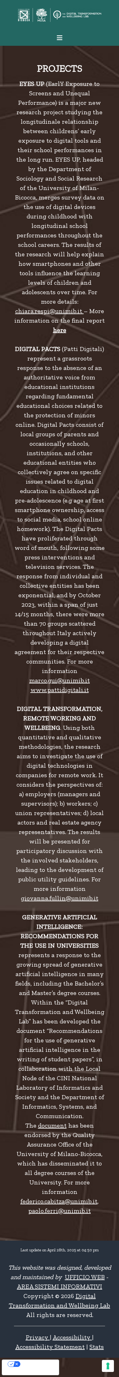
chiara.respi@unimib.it (49, 311)
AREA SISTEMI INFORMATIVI (59, 1286)
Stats (96, 1346)
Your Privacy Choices (36, 1364)
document (52, 1125)
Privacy (38, 1337)
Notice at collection (20, 1372)
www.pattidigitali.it (59, 690)
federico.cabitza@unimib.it (58, 1201)
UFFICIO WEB (85, 1277)
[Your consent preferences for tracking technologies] (108, 1366)
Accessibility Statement (50, 1346)
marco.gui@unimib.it (59, 680)
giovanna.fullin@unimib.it (59, 898)
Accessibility (72, 1337)
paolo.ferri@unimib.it (59, 1210)
